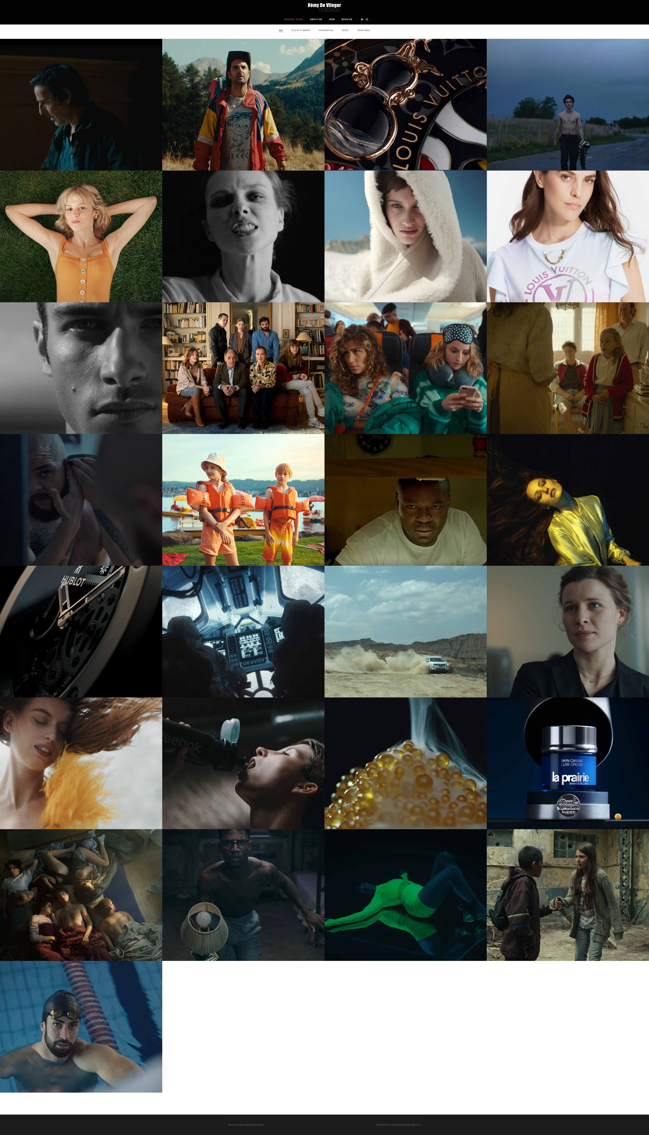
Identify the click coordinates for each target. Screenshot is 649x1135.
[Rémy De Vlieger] (324, 7)
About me (316, 19)
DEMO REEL (363, 30)
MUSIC (345, 30)
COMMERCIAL (325, 30)
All (281, 30)
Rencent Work (293, 19)
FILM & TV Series (300, 30)
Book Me (347, 19)
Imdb (332, 19)
